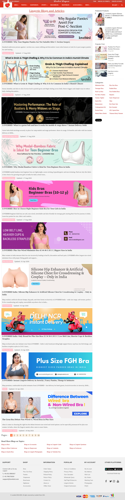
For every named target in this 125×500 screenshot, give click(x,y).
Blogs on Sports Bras (7, 452)
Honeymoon (98, 104)
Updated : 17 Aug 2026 (46, 47)
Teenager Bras (99, 88)
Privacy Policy (68, 471)
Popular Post (100, 44)
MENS (87, 5)
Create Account (117, 1)
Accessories (77, 5)
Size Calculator (68, 474)
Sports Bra (98, 101)
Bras (16, 5)
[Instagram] (114, 481)
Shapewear (34, 5)
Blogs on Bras (5, 444)
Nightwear (65, 5)
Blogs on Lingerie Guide (54, 444)
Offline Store (47, 486)
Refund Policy (48, 474)
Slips (110, 101)
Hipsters (111, 94)
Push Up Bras (99, 91)
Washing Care (89, 480)
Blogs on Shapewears (30, 448)
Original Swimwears (70, 486)
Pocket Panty (99, 110)
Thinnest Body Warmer (116, 113)
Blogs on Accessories (30, 444)
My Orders (88, 477)
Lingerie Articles (68, 483)
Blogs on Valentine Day (54, 452)
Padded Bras (113, 88)
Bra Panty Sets (113, 104)
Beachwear (54, 5)
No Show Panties (100, 94)
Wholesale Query (69, 477)
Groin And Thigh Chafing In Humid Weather (113, 56)
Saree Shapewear (114, 98)
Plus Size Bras (113, 85)
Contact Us (47, 480)
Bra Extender (113, 107)
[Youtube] (118, 481)
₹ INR (94, 1)
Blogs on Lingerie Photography (33, 452)
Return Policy (48, 477)
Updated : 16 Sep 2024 (45, 425)
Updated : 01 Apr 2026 (46, 255)
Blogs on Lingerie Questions (78, 444)
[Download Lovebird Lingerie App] (118, 469)
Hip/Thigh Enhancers (70, 480)
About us (46, 483)
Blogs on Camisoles (52, 448)
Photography (88, 483)
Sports (44, 5)
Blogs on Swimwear (75, 448)
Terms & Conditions (70, 469)
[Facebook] (106, 481)
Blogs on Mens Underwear (9, 448)
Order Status (47, 469)
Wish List (87, 474)
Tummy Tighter (99, 98)
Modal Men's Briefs (101, 113)
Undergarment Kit (100, 107)
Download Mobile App (113, 473)
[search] (121, 5)
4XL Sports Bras (114, 110)
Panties (23, 5)
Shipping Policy (48, 471)
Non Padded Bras (114, 91)
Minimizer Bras (99, 85)
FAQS (86, 486)
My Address (88, 471)
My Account (88, 469)
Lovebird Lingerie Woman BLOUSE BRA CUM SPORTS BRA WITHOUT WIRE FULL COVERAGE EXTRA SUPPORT (113, 32)
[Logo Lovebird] (7, 5)
